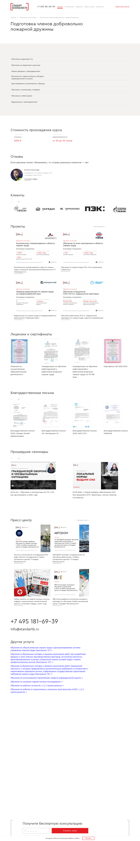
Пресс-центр (89, 7)
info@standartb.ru (25, 629)
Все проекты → (100, 226)
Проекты (79, 7)
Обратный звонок (122, 7)
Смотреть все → (82, 520)
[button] (18, 202)
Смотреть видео (30, 179)
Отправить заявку (70, 831)
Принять (88, 838)
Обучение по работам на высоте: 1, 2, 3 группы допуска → (37, 685)
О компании (69, 7)
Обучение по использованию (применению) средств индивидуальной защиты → (47, 678)
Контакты (100, 7)
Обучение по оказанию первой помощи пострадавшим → (36, 682)
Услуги (60, 7)
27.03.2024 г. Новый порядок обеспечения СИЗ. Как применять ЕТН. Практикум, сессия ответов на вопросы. (94, 495)
